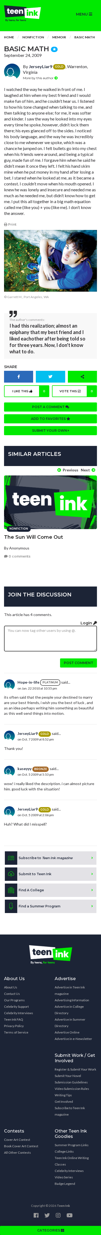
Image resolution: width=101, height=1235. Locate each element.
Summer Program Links (72, 1145)
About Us (10, 987)
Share (10, 366)
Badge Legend (65, 1184)
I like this (28, 391)
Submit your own (50, 430)
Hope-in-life (28, 682)
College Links (64, 1151)
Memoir (59, 37)
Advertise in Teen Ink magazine (70, 990)
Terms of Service (16, 1032)
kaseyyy (25, 768)
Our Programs (14, 1000)
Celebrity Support (16, 1007)
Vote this (76, 391)
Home (9, 37)
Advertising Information (72, 1000)
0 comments (19, 556)
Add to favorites (49, 419)
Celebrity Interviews (18, 1013)
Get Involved (64, 1102)
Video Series (64, 1177)
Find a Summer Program (39, 906)
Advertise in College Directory (69, 1010)
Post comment (78, 663)
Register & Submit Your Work (75, 1069)
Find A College (31, 890)
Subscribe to (45, 858)
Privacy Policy (14, 1026)
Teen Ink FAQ (13, 1019)
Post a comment (48, 407)
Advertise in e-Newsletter (73, 1039)
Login (87, 623)
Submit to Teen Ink (35, 874)
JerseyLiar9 (40, 66)
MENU (82, 14)
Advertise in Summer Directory (70, 1022)
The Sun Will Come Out (33, 537)
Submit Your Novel (68, 1076)
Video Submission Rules (72, 1089)
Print (11, 224)
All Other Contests (17, 1152)
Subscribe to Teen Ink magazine (70, 1111)
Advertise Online (67, 1032)
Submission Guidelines (71, 1082)
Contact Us (12, 994)
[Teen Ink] (25, 13)
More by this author (38, 78)
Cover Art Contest (17, 1140)
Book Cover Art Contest (21, 1146)
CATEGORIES (49, 1230)
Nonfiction (33, 37)
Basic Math (84, 37)
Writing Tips (63, 1095)
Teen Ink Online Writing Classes (72, 1161)
